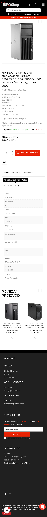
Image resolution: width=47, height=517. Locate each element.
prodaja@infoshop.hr (12, 391)
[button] (12, 337)
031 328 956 (14, 14)
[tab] (15, 180)
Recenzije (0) (12, 186)
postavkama (31, 509)
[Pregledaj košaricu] (36, 5)
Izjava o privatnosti (11, 460)
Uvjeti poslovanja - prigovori (15, 457)
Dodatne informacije (16, 180)
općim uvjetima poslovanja (22, 438)
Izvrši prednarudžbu (29, 153)
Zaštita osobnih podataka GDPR (17, 463)
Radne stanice (15, 172)
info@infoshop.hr (32, 14)
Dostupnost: (6, 130)
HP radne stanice (27, 172)
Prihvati (6, 513)
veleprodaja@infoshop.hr (14, 404)
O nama (7, 453)
